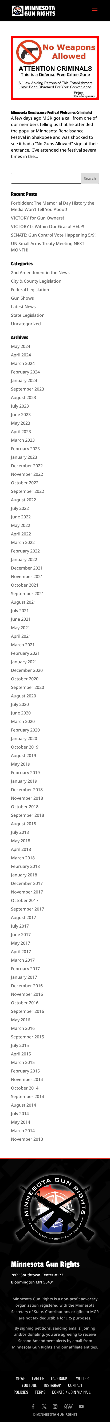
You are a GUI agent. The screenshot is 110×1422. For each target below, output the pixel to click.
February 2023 (25, 449)
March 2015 (23, 1062)
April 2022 (21, 534)
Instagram (52, 1385)
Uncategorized (26, 324)
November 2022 (27, 474)
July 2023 (20, 406)
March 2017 (23, 960)
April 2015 (21, 1054)
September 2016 (27, 1011)
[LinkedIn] (68, 1407)
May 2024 (20, 346)
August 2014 (23, 1105)
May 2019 (20, 764)
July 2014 (20, 1113)
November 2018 (27, 798)
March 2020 (23, 721)
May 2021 (20, 628)
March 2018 (23, 858)
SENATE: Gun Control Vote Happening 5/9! (53, 235)
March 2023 (23, 440)
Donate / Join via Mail (71, 1392)
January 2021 (24, 662)
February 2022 (25, 551)
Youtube (29, 1385)
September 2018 (27, 815)
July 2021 (20, 611)
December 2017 (27, 883)
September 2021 (27, 593)
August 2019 (23, 755)
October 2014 (24, 1088)
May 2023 (20, 423)
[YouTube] (81, 1407)
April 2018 (21, 849)
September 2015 (27, 1037)
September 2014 (27, 1096)
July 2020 (20, 704)
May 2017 (20, 943)
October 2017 (24, 900)
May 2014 (20, 1122)
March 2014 (23, 1130)
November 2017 (27, 892)
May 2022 (20, 525)
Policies (21, 1392)
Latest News (23, 307)
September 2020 (27, 687)
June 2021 (21, 619)
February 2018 (25, 866)
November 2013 (27, 1139)
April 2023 (21, 431)
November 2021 (27, 576)
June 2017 (21, 934)
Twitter (81, 1378)
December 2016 (27, 986)
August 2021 (23, 602)
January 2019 (24, 781)
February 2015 (25, 1071)
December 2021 (27, 568)
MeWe (20, 1378)
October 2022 (24, 483)
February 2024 (25, 372)
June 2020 (21, 713)
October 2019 (24, 747)
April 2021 (21, 636)
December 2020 (27, 670)
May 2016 (20, 1020)
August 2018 (23, 824)
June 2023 (21, 414)
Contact (75, 1385)
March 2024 (23, 363)
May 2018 (20, 841)
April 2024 (21, 355)
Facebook (59, 1378)
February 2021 (25, 653)
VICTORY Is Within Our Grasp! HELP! (47, 226)
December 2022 (27, 466)
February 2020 (25, 730)
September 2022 (27, 491)
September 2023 (27, 389)
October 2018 (24, 807)
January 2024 (24, 380)
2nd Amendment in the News (40, 272)
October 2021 (24, 585)
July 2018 (20, 832)
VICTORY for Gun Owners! (37, 218)
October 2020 (24, 679)
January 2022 (24, 559)
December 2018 (27, 790)
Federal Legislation (30, 289)
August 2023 (23, 397)
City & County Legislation (36, 281)
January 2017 (24, 977)
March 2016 (23, 1028)
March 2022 (23, 542)
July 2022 (20, 508)
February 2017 (25, 969)
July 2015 (20, 1045)
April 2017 (21, 951)
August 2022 (23, 500)
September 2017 (27, 909)
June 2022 (21, 517)
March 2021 (23, 645)
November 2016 (27, 994)
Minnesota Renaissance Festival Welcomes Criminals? (51, 112)
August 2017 (23, 917)
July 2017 (20, 926)
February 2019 (25, 772)
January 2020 (24, 738)
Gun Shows (22, 298)
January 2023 (24, 457)
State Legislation (28, 315)
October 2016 (24, 1003)
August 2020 (23, 696)
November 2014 (27, 1079)
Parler (38, 1378)
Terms (40, 1392)
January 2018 (24, 875)
